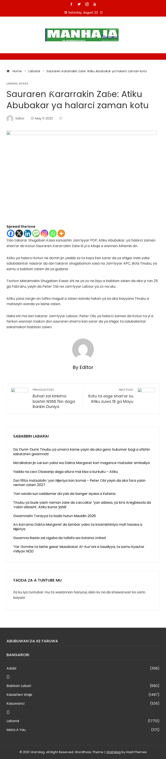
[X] (19, 233)
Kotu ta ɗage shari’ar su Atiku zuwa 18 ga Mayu (110, 396)
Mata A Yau (83, 730)
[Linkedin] (27, 233)
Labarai (12, 83)
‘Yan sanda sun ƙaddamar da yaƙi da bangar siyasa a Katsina (64, 493)
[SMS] (36, 233)
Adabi (83, 668)
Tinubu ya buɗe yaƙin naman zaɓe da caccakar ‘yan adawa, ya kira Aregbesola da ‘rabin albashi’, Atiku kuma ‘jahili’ (82, 505)
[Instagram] (44, 233)
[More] (61, 233)
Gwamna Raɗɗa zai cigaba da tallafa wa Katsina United (59, 537)
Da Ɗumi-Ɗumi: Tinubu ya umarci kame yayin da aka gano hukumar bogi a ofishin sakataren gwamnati (81, 451)
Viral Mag (113, 752)
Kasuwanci (83, 703)
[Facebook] (10, 233)
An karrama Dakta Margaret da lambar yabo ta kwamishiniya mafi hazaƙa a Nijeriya (77, 527)
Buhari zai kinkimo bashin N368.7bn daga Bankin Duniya (54, 398)
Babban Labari (83, 686)
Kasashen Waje (83, 695)
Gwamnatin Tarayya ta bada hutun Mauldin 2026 (54, 515)
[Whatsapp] (53, 233)
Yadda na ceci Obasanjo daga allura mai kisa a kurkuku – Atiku (65, 471)
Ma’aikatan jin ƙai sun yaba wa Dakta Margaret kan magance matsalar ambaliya (81, 462)
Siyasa (23, 83)
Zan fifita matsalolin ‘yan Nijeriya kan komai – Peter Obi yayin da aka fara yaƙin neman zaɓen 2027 (79, 483)
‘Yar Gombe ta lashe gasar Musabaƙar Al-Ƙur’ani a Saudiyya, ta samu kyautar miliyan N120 (78, 549)
